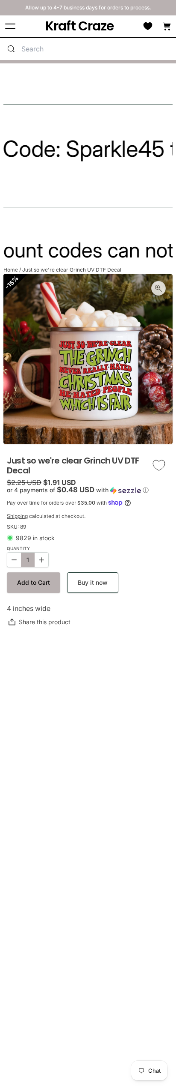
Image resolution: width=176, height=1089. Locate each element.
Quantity (18, 548)
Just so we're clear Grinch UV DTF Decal (71, 269)
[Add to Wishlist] (159, 465)
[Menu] (10, 26)
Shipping (17, 516)
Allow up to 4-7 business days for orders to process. (88, 7)
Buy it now (93, 582)
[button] (88, 490)
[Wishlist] (147, 26)
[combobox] (96, 48)
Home (10, 269)
